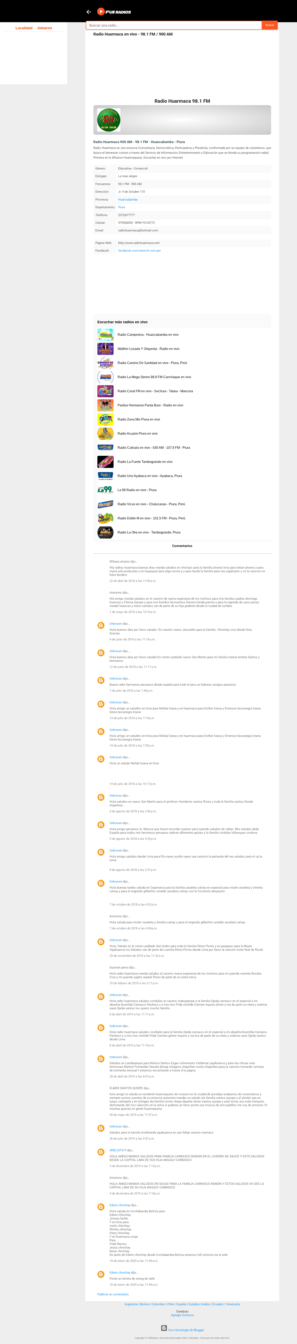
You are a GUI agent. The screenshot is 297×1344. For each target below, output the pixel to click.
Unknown (116, 623)
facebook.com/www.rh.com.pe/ (139, 250)
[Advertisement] (182, 68)
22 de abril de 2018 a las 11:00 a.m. (133, 581)
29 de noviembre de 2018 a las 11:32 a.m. (137, 956)
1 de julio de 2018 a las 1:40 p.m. (131, 690)
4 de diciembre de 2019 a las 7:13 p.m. (135, 1166)
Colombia (158, 1304)
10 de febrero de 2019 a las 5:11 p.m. (134, 983)
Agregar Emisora (182, 1315)
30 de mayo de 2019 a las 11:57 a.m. (134, 1115)
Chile (170, 1304)
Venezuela (233, 1304)
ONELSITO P (118, 1150)
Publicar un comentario (113, 1294)
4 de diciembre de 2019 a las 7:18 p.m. (135, 1193)
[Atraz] (88, 12)
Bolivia (144, 1304)
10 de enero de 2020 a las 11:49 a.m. (134, 1284)
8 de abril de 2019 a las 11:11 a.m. (132, 1014)
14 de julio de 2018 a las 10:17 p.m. (133, 784)
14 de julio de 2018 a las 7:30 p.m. (132, 745)
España (181, 1304)
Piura (121, 207)
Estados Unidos (199, 1304)
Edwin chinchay (120, 1205)
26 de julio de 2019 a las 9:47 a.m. (132, 1138)
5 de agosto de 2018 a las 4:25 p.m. (133, 839)
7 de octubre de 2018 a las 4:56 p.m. (134, 928)
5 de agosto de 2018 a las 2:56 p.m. (133, 811)
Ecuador (218, 1304)
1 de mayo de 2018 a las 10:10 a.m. (133, 612)
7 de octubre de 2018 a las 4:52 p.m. (134, 904)
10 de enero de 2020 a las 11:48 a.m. (134, 1261)
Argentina (131, 1304)
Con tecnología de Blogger (185, 1330)
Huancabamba (128, 199)
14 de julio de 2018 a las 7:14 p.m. (132, 718)
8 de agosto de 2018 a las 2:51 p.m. (133, 870)
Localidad (24, 28)
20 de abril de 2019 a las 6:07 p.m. (132, 1076)
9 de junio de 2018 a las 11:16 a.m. (133, 639)
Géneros (44, 28)
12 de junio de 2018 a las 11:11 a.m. (133, 667)
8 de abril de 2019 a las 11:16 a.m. (132, 1045)
